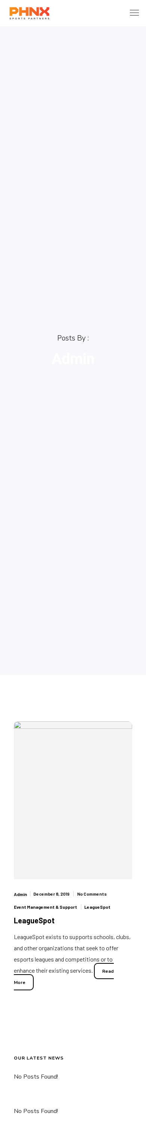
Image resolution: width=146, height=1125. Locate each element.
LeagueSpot (97, 907)
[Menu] (131, 13)
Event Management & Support (45, 907)
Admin (20, 894)
